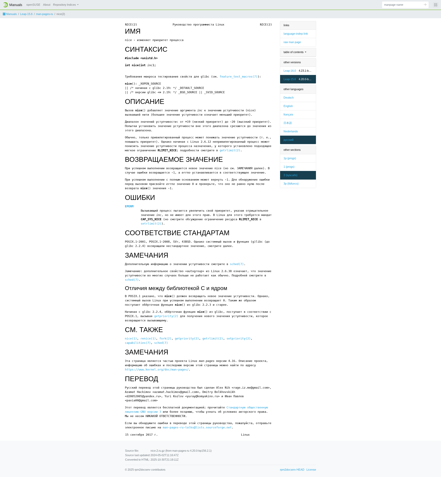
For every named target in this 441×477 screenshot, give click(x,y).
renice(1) (148, 338)
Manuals (11, 14)
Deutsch (289, 97)
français (288, 114)
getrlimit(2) (230, 150)
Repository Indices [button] (64, 4)
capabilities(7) (138, 342)
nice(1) (131, 338)
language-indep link (296, 33)
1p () (290, 158)
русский (289, 139)
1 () (289, 166)
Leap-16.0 (290, 70)
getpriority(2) (166, 316)
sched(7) (237, 264)
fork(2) (165, 338)
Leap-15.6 (26, 14)
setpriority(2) (239, 338)
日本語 (288, 122)
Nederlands (291, 131)
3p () (291, 183)
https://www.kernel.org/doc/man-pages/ (157, 369)
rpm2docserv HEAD (292, 469)
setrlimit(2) (151, 223)
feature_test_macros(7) (239, 76)
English (288, 106)
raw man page (292, 42)
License (311, 469)
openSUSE (33, 4)
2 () (290, 175)
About (46, 4)
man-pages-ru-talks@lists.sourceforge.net (197, 427)
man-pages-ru (44, 14)
